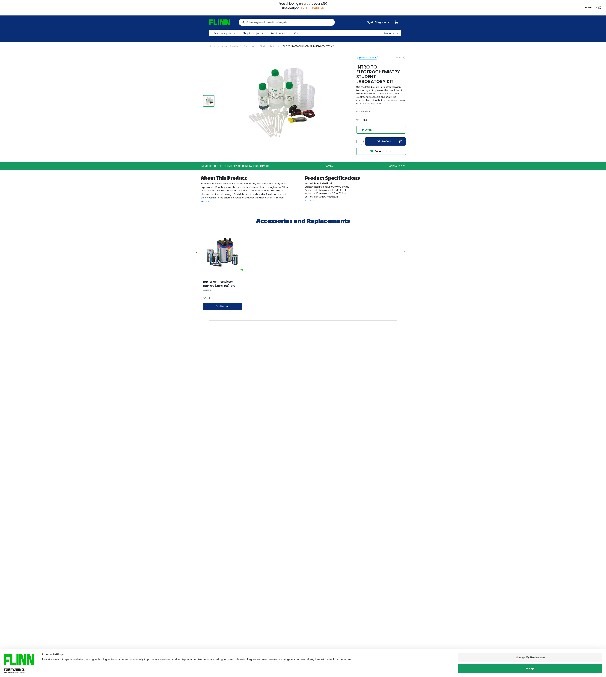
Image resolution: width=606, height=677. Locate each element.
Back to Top (395, 166)
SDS (296, 33)
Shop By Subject (252, 33)
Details (328, 166)
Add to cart (223, 306)
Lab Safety (277, 33)
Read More (205, 201)
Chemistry (249, 46)
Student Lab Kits (267, 46)
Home (212, 46)
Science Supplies (223, 33)
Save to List (382, 151)
